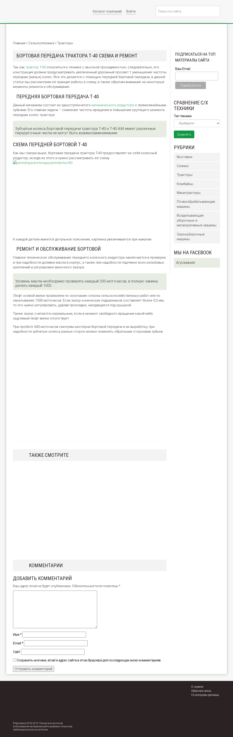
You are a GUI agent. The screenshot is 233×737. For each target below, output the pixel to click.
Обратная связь (201, 690)
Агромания (185, 262)
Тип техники (183, 116)
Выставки (184, 157)
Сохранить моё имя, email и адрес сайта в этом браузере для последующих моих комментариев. (89, 660)
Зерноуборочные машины (191, 236)
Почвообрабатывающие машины (196, 204)
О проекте (197, 686)
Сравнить (184, 134)
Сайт (16, 652)
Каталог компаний (107, 11)
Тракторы (184, 175)
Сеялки (182, 166)
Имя (17, 634)
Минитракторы (188, 193)
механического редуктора (112, 105)
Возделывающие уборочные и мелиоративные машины (196, 220)
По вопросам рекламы (205, 695)
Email (18, 643)
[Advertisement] (52, 200)
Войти (131, 11)
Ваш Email (182, 69)
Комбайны (185, 184)
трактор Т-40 (36, 67)
